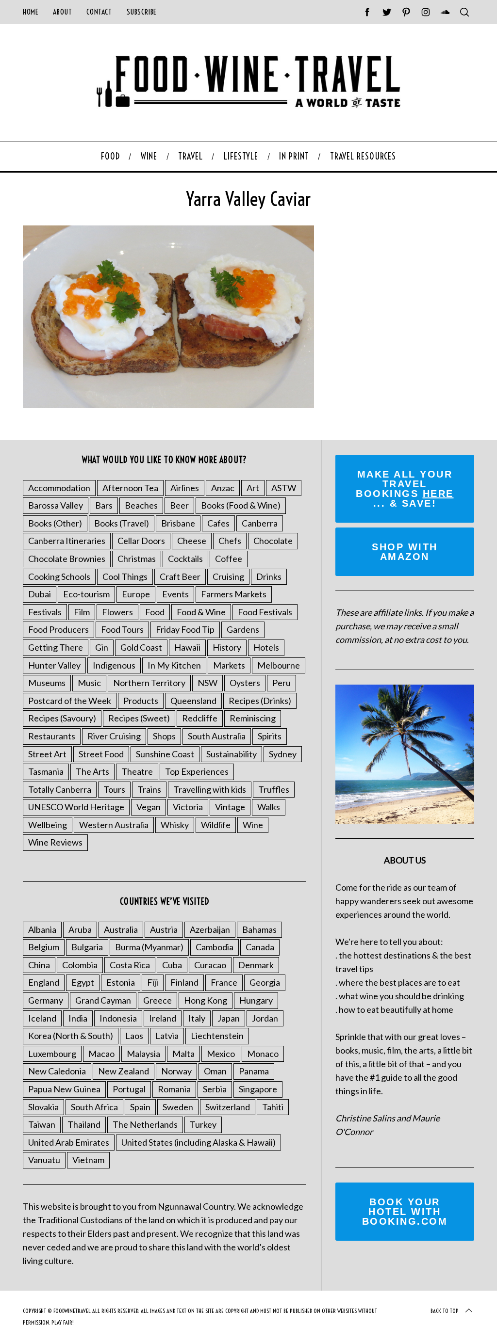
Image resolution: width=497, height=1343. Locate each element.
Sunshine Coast (165, 754)
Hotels (266, 647)
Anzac (222, 487)
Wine (253, 824)
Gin (101, 647)
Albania (42, 929)
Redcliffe (199, 718)
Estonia (120, 982)
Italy (196, 1018)
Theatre (137, 771)
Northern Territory (149, 682)
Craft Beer (180, 576)
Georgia (264, 982)
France (224, 982)
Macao (101, 1053)
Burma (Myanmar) (149, 947)
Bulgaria (87, 947)
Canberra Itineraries (66, 540)
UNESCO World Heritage (76, 806)
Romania (174, 1089)
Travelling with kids (209, 789)
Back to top (445, 1310)
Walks (268, 806)
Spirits (270, 736)
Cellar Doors (141, 540)
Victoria (188, 806)
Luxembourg (52, 1053)
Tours (114, 789)
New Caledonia (57, 1071)
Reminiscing (253, 718)
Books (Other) (55, 523)
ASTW (283, 487)
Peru (281, 682)
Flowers (117, 612)
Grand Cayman (103, 1000)
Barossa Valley (55, 505)
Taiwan (41, 1124)
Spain (140, 1107)
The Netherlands (145, 1124)
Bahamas (259, 929)
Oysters (245, 682)
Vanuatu (44, 1159)
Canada (260, 947)
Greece (157, 1000)
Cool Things (125, 576)
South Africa (94, 1107)
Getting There (55, 647)
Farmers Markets (233, 594)
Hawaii (187, 647)
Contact (99, 11)
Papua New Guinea (64, 1089)
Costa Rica (130, 964)
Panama (254, 1071)
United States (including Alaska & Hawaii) (198, 1142)
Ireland (162, 1018)
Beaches (141, 505)
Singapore (258, 1089)
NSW (207, 682)
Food (155, 612)
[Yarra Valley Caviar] (168, 404)
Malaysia (143, 1053)
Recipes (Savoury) (62, 718)
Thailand (83, 1124)
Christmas (136, 558)
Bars (104, 505)
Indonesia (118, 1018)
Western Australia (114, 824)
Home (30, 11)
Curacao (210, 964)
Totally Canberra (59, 789)
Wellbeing (47, 824)
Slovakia (43, 1107)
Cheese (191, 540)
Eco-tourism (86, 594)
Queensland (193, 700)
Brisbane (178, 523)
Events (175, 594)
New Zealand (123, 1071)
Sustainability (231, 754)
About (62, 11)
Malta (183, 1053)
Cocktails (185, 558)
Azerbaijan (210, 929)
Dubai (39, 594)
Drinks (269, 576)
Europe (136, 594)
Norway (176, 1071)
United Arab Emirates (68, 1142)
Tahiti (272, 1107)
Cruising (228, 576)
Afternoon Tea (130, 487)
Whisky (175, 824)
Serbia (215, 1089)
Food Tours (122, 629)
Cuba (172, 964)
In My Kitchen (174, 665)
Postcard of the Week (69, 700)
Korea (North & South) (70, 1035)
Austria (164, 929)
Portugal (129, 1089)
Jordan (265, 1018)
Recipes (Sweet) (139, 718)
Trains (149, 789)
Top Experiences (197, 771)
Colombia (80, 964)
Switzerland (227, 1107)
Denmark (256, 964)
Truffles (273, 789)
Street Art (47, 754)
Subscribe (142, 11)
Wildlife (216, 824)
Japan (228, 1018)
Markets (229, 665)
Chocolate (273, 540)
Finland (184, 982)
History (227, 647)
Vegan (148, 806)
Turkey (203, 1124)
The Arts (92, 771)
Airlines (184, 487)
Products (140, 700)
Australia (121, 929)
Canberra (260, 523)
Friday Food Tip (185, 629)
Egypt (82, 982)
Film (82, 612)
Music (89, 682)
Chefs (229, 540)
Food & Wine (201, 612)
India (77, 1018)
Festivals (45, 612)
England (43, 982)
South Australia (217, 736)
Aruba (80, 929)
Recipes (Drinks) (260, 700)
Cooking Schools (59, 576)
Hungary (256, 1000)
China (39, 964)
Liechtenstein (217, 1035)
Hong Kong (205, 1000)
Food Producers (58, 629)
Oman (215, 1071)
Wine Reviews (55, 842)
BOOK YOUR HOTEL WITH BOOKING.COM (405, 1212)
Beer (179, 505)
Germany (45, 1000)
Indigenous (114, 665)
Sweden (178, 1107)
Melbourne (278, 665)
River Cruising (114, 736)
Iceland (42, 1018)
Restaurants (51, 736)
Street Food (101, 754)
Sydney (283, 754)
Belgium (43, 947)
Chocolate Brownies (66, 558)
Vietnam (88, 1159)
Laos (134, 1035)
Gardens (243, 629)
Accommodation (59, 487)
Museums (47, 682)
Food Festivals (265, 612)
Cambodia (214, 947)
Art (253, 487)
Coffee (228, 558)
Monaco (263, 1053)
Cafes (218, 523)
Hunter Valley (54, 665)
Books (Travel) (121, 523)
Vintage (230, 806)
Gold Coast (141, 647)
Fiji (152, 982)
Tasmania (46, 771)
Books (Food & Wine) (241, 505)
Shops (164, 736)
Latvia (167, 1035)
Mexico (221, 1053)
